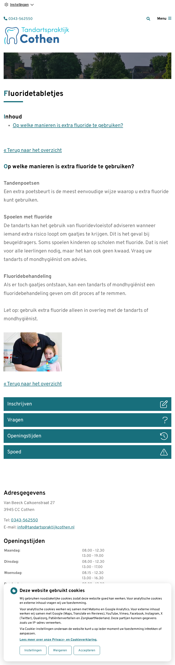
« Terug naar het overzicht (33, 150)
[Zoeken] (148, 18)
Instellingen (33, 650)
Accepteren (86, 650)
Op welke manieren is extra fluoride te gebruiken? (68, 126)
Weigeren (60, 650)
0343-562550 (24, 520)
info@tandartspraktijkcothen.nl (46, 527)
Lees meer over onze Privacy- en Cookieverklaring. (58, 640)
